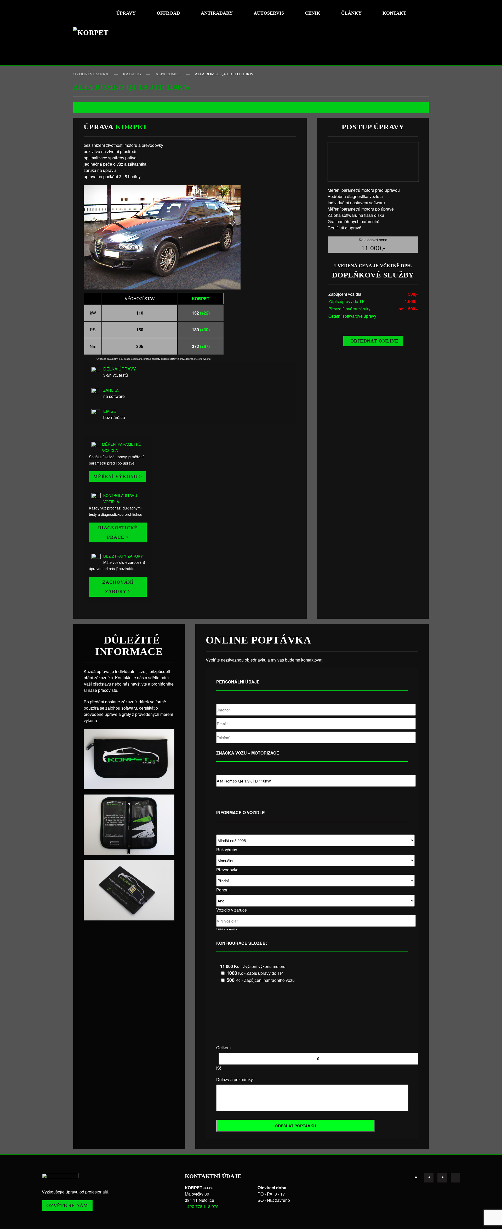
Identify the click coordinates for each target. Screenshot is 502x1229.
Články (351, 13)
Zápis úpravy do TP (346, 301)
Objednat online (374, 341)
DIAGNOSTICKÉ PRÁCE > (118, 532)
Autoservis (269, 13)
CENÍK (312, 13)
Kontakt (394, 13)
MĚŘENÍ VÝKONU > (117, 476)
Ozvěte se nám (67, 1205)
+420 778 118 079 (202, 1206)
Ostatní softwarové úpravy (352, 316)
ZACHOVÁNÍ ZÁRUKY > (117, 586)
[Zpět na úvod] (92, 33)
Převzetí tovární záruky (349, 309)
